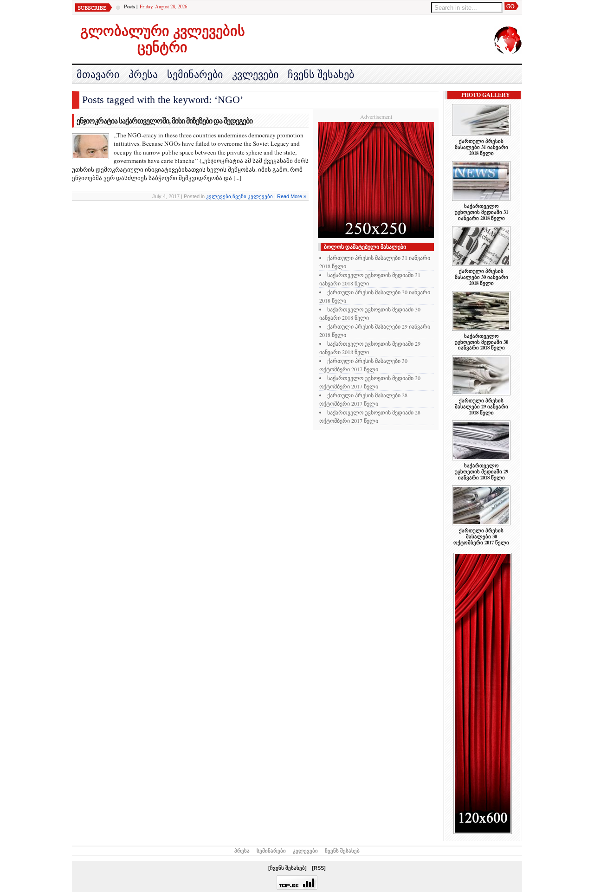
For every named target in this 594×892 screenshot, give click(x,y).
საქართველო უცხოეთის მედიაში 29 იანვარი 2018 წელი (481, 471)
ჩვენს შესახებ (321, 74)
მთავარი (98, 74)
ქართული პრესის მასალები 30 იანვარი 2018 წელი (481, 277)
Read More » (291, 196)
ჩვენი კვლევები (252, 196)
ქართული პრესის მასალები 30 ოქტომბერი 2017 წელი (481, 536)
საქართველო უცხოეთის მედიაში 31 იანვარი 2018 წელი (481, 212)
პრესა (143, 74)
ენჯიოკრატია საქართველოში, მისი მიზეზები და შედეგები (164, 120)
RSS (319, 868)
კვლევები (255, 74)
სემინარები (195, 74)
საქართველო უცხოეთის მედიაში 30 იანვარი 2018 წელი (481, 342)
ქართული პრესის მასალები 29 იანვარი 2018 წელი (481, 406)
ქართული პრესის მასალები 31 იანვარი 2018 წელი (481, 147)
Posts (129, 6)
